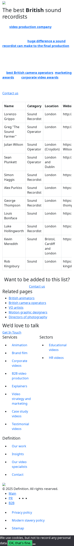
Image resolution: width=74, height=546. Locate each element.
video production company (30, 27)
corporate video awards (39, 77)
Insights (18, 454)
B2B (11, 503)
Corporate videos (19, 363)
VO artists (16, 307)
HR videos (56, 358)
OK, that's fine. (20, 543)
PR (11, 498)
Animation (19, 345)
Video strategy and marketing (21, 399)
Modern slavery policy (28, 520)
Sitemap (18, 528)
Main (12, 493)
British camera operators (27, 303)
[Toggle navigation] (69, 6)
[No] (34, 544)
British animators (22, 298)
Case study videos (20, 413)
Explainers (19, 386)
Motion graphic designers (28, 312)
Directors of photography (28, 317)
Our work (19, 446)
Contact (17, 474)
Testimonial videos (20, 426)
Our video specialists (19, 464)
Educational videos (58, 347)
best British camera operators (29, 72)
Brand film (19, 353)
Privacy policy (22, 512)
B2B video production (20, 375)
